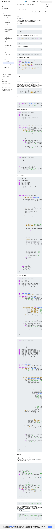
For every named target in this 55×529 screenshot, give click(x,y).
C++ (35, 12)
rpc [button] (37, 459)
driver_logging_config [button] (25, 511)
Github (22, 18)
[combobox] (46, 2)
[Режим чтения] (44, 4)
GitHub (39, 99)
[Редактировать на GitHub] (46, 4)
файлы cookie (11, 526)
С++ (45, 8)
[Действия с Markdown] (48, 4)
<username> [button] (26, 82)
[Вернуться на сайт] (6, 2)
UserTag (47, 9)
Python (46, 13)
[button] (39, 26)
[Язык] (40, 2)
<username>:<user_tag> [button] (34, 82)
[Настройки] (38, 2)
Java (46, 11)
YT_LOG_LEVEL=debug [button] (21, 509)
